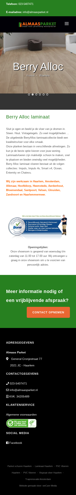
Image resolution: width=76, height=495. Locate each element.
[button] (29, 94)
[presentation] (3, 69)
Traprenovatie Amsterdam (38, 479)
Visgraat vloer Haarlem (50, 472)
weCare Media (50, 485)
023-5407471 (19, 3)
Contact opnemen (48, 312)
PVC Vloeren (29, 472)
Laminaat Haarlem (44, 466)
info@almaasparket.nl (27, 12)
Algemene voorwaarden (21, 414)
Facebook (15, 442)
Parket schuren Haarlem (19, 466)
